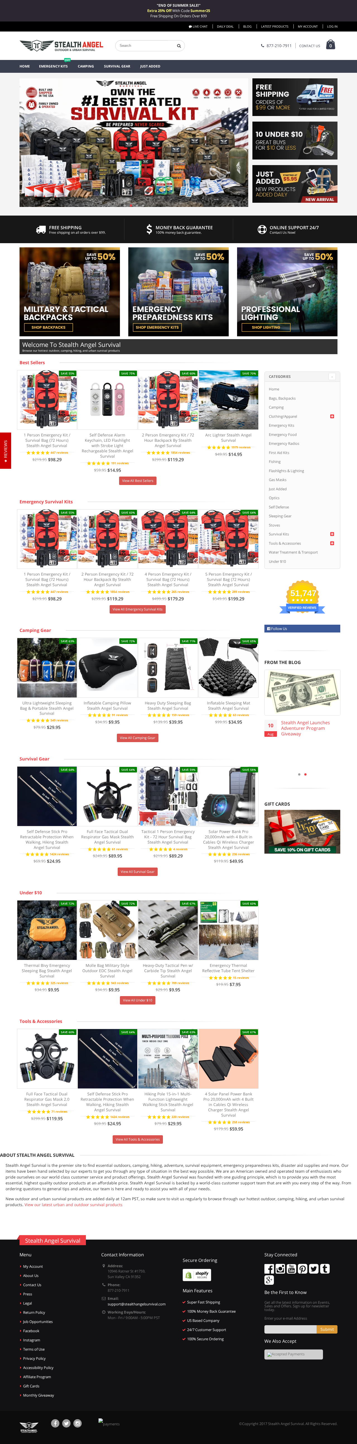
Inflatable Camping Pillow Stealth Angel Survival (107, 705)
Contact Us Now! (282, 232)
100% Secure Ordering (205, 1338)
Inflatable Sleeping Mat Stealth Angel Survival (228, 705)
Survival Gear (34, 759)
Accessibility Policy (38, 1367)
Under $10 (31, 893)
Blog (247, 26)
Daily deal (225, 26)
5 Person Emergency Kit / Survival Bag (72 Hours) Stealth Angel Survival (228, 579)
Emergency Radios (284, 443)
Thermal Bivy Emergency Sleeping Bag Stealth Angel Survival (47, 971)
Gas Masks (277, 479)
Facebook (31, 1330)
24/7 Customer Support (206, 1329)
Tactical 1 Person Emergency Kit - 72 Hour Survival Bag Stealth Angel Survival (168, 837)
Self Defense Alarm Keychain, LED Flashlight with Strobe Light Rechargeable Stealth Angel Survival (107, 445)
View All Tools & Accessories (138, 1139)
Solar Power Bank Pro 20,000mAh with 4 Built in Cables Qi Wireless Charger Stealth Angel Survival (228, 839)
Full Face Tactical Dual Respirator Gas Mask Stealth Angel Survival (107, 837)
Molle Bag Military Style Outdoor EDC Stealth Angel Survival (107, 971)
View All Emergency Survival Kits (138, 609)
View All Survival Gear (138, 871)
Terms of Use (34, 1349)
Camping (276, 407)
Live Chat (200, 26)
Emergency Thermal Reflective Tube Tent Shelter (228, 968)
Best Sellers (32, 362)
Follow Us (278, 628)
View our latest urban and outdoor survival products (73, 1204)
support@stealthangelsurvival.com (137, 1304)
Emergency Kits (281, 425)
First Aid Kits (279, 452)
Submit (327, 1329)
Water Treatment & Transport (293, 552)
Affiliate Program (37, 1376)
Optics (274, 497)
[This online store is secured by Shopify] (197, 1274)
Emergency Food (283, 434)
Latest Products (274, 26)
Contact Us (32, 1284)
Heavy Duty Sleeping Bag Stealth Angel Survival (168, 705)
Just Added (278, 488)
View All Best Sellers (137, 480)
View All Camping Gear (137, 737)
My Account (308, 26)
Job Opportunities (38, 1321)
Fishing (275, 461)
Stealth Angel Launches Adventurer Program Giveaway (305, 728)
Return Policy (34, 1312)
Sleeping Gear (280, 515)
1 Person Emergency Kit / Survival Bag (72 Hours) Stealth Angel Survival (47, 440)
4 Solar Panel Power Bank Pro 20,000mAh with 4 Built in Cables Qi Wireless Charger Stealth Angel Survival (228, 1104)
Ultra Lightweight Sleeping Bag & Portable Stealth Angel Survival (47, 708)
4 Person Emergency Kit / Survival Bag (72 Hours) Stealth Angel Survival (168, 579)
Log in (332, 26)
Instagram (31, 1339)
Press (27, 1293)
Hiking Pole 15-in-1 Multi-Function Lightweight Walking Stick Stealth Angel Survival (168, 1101)
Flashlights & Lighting (286, 470)
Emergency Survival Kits (46, 502)
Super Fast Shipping (203, 1302)
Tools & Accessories (41, 1021)
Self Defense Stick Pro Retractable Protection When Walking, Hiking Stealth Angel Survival (47, 839)
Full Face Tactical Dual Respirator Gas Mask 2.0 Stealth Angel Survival (46, 1099)
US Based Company (203, 1320)
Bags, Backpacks (282, 398)
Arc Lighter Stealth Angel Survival (228, 437)
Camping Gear (35, 630)
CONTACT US (309, 46)
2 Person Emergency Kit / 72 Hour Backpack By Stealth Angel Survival (168, 440)
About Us (30, 1275)
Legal (27, 1303)
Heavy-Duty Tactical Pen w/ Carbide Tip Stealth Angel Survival (168, 971)
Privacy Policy (34, 1358)
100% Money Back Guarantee (211, 1311)
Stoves (274, 525)
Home (274, 389)
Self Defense (279, 506)
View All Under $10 (137, 1000)
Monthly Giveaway (38, 1395)
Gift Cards (31, 1386)
